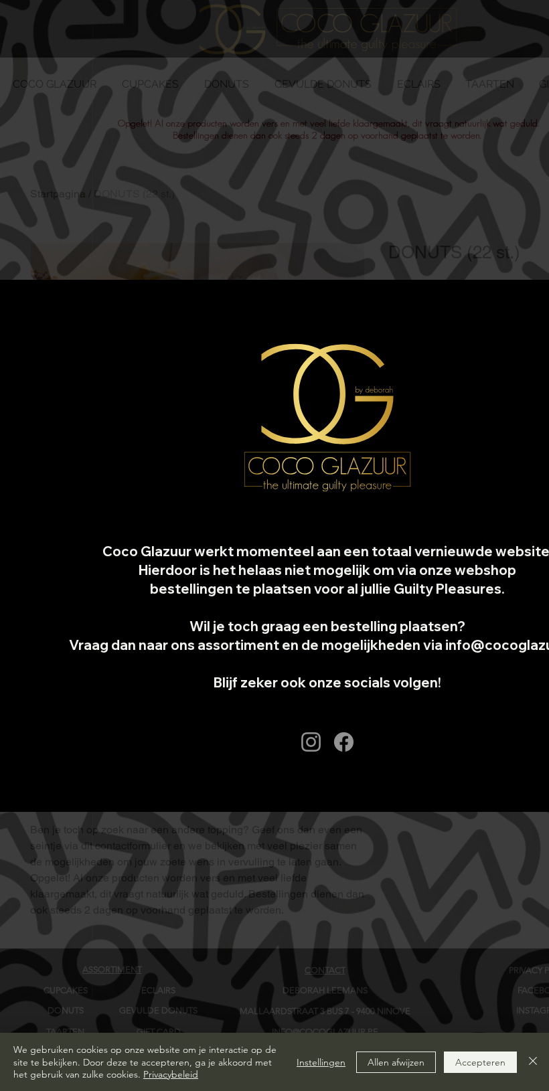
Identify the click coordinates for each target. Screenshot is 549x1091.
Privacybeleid (170, 1074)
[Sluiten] (533, 1061)
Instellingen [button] (321, 1062)
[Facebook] (344, 742)
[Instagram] (311, 742)
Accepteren (480, 1062)
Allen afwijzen (396, 1062)
